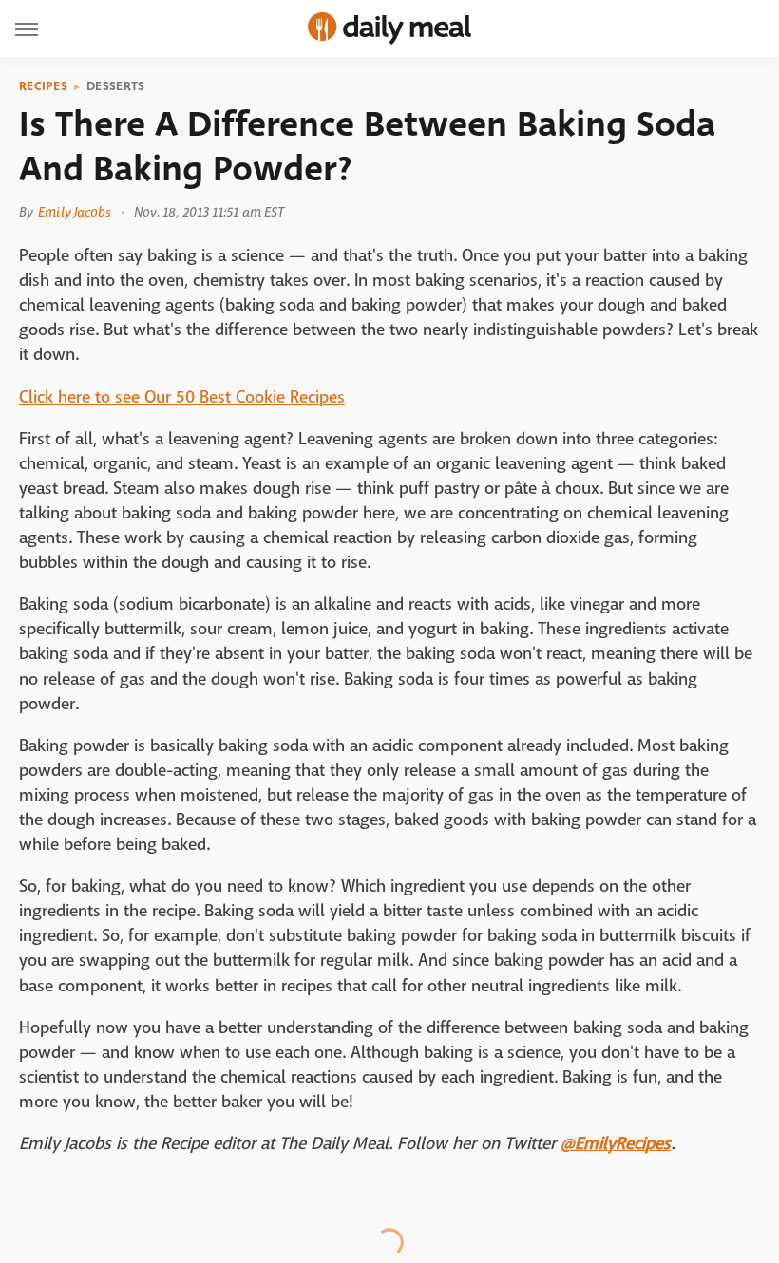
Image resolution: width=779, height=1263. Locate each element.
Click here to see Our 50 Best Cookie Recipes (182, 397)
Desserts (115, 86)
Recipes (43, 86)
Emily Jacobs (74, 211)
